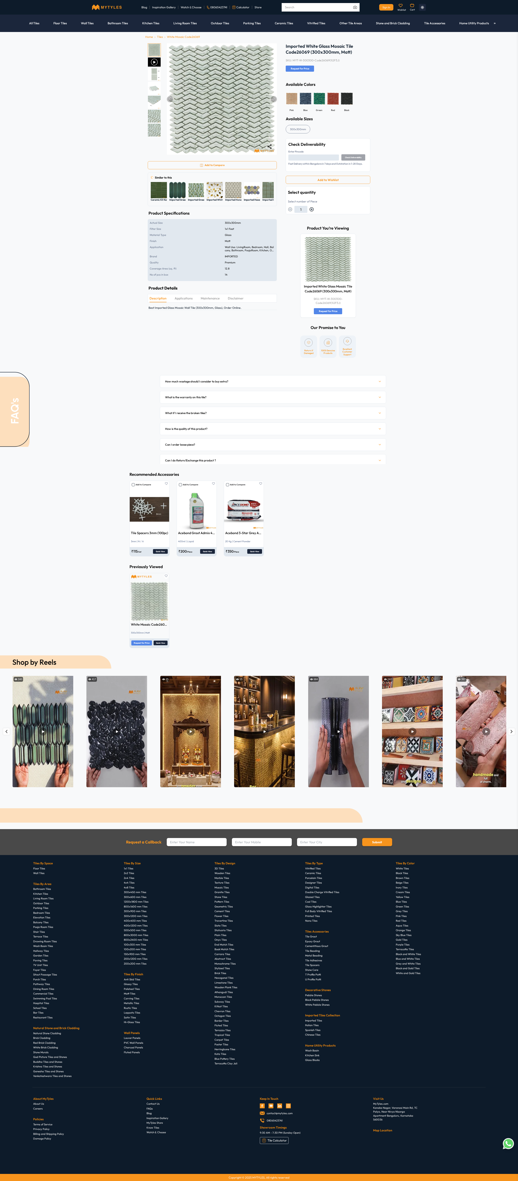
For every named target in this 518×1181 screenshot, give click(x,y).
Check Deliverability (353, 157)
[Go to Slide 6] (154, 116)
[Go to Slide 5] (154, 102)
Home (149, 37)
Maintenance (210, 298)
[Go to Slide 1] (154, 49)
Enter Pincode (296, 151)
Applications (184, 298)
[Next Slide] (274, 99)
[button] (222, 99)
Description (158, 298)
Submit (377, 842)
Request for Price (300, 68)
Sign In (386, 7)
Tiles (160, 37)
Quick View (160, 551)
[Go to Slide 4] (154, 88)
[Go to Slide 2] (154, 62)
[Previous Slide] (170, 99)
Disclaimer (236, 298)
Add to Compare (143, 484)
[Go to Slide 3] (154, 74)
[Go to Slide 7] (154, 130)
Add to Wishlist (328, 180)
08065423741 (218, 7)
